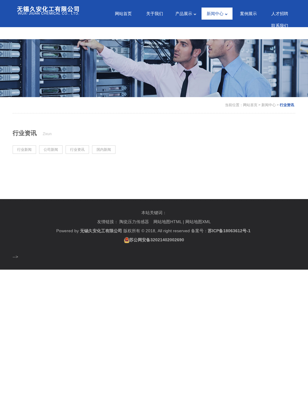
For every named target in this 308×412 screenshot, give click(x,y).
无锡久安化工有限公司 (101, 230)
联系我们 (279, 25)
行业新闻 (24, 149)
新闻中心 (215, 13)
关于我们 (154, 13)
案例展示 (248, 13)
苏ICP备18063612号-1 (229, 230)
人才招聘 (279, 13)
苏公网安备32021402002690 (156, 239)
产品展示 (183, 13)
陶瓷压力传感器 (134, 221)
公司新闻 (51, 149)
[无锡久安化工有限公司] (48, 9)
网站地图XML (198, 221)
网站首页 (123, 13)
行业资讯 (287, 105)
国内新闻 (104, 149)
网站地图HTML (167, 221)
